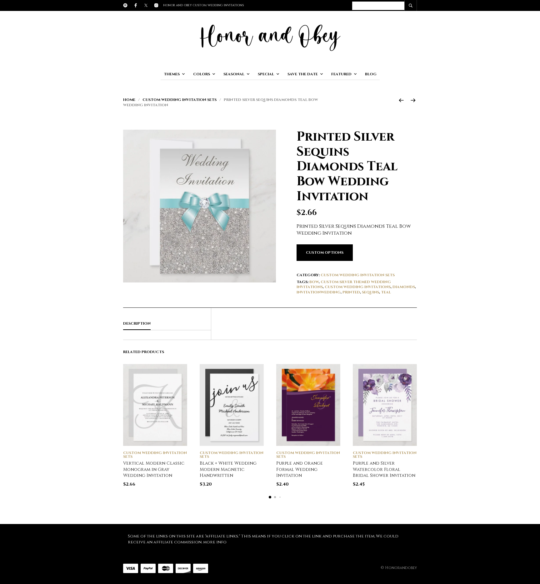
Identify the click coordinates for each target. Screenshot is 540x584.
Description (137, 323)
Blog (371, 74)
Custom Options (324, 252)
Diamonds (403, 286)
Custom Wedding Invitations (358, 286)
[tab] (167, 323)
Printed (351, 292)
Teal (386, 292)
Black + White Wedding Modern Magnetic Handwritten (228, 469)
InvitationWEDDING (319, 292)
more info (215, 542)
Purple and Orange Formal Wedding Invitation (299, 469)
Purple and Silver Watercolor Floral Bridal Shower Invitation (384, 469)
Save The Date (303, 74)
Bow (314, 281)
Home (129, 99)
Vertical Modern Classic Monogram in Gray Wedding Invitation (153, 469)
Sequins (370, 292)
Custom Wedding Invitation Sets (179, 99)
